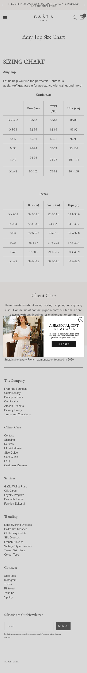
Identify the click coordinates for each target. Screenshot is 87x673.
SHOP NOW (63, 344)
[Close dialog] (80, 319)
